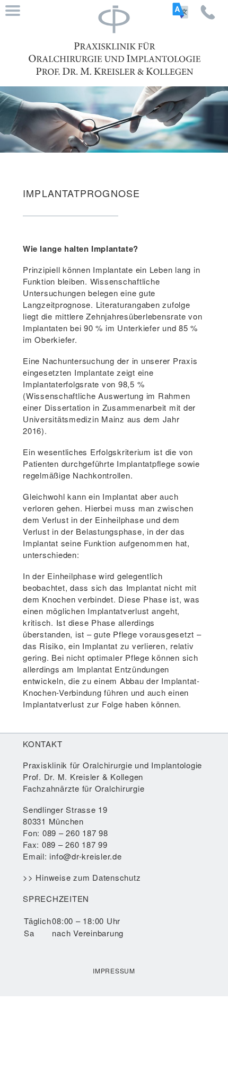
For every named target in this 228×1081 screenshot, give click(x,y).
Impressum (114, 970)
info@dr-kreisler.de (85, 856)
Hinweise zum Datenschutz (88, 877)
